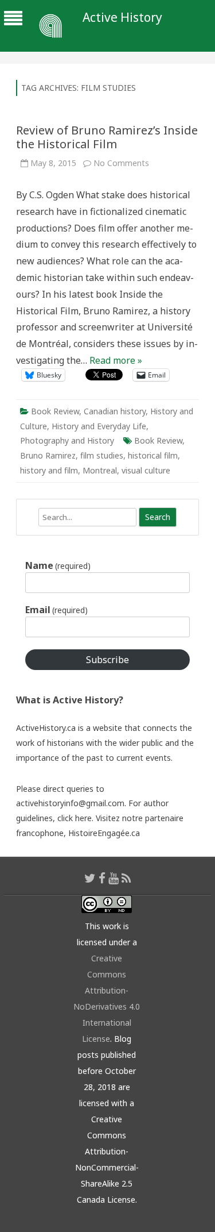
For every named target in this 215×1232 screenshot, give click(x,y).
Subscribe (107, 659)
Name (58, 565)
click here (74, 818)
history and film (49, 470)
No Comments (121, 162)
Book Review (55, 411)
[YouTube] (113, 878)
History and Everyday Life (99, 426)
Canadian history (115, 411)
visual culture (146, 470)
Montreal (100, 470)
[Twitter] (90, 878)
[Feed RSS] (126, 878)
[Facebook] (102, 878)
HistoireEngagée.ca (104, 832)
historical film (153, 455)
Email (56, 609)
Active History (122, 17)
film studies (101, 455)
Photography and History (67, 440)
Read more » (115, 360)
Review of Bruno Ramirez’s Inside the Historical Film (107, 137)
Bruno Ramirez (48, 455)
